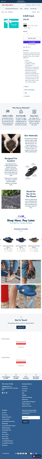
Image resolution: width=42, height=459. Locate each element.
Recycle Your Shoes (26, 406)
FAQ (23, 393)
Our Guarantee (5, 419)
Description (26, 50)
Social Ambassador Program (9, 425)
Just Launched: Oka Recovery (12, 8)
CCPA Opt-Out (5, 438)
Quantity (25, 31)
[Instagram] (3, 1)
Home (3, 12)
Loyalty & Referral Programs (28, 401)
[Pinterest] (6, 392)
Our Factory (5, 415)
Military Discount (26, 404)
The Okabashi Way (6, 430)
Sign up (25, 422)
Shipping (24, 395)
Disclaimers (4, 445)
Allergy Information (6, 417)
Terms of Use (5, 436)
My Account (25, 388)
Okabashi (7, 453)
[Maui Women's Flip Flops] (21, 239)
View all (21, 230)
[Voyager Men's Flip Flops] (8, 239)
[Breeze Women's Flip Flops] (34, 239)
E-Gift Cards (25, 399)
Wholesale (4, 432)
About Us (26, 8)
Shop (21, 8)
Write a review (21, 343)
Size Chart (24, 391)
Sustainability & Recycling (8, 421)
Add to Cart (32, 38)
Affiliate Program (6, 428)
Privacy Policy (5, 434)
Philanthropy (5, 423)
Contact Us (21, 327)
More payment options (32, 44)
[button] (25, 26)
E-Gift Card (10, 12)
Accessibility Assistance (7, 443)
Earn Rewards (33, 8)
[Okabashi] (7, 5)
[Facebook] (2, 392)
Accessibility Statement (7, 441)
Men (6, 12)
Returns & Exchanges (27, 397)
